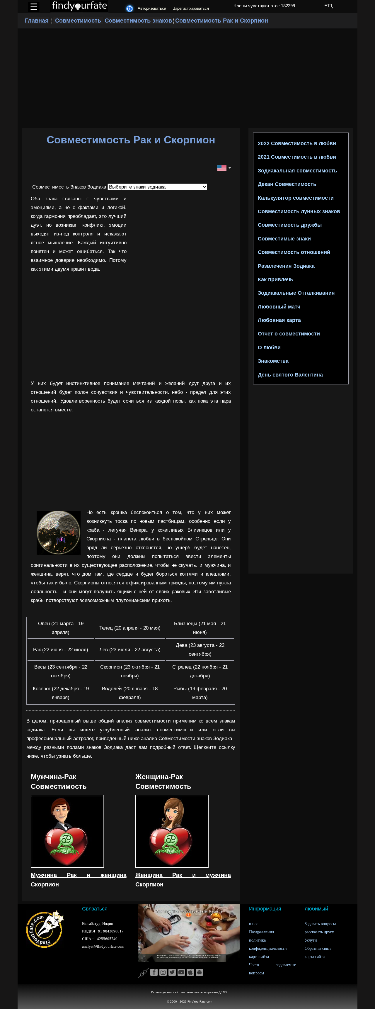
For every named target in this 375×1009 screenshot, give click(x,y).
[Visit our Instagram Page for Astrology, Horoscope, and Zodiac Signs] (163, 973)
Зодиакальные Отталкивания (295, 293)
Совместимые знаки (283, 239)
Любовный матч (278, 307)
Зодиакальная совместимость (296, 171)
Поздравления (261, 932)
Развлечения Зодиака (285, 266)
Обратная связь (318, 948)
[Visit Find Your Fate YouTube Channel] (181, 973)
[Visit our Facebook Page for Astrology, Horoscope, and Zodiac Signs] (153, 973)
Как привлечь (274, 279)
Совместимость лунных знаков (298, 211)
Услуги (311, 940)
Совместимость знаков (138, 20)
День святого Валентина (289, 375)
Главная (37, 20)
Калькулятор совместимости (295, 198)
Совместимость (78, 20)
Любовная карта (278, 320)
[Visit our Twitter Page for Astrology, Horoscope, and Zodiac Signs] (172, 973)
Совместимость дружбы (289, 225)
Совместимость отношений (293, 252)
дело (223, 992)
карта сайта (259, 956)
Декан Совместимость (286, 184)
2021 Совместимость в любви (296, 157)
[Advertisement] (187, 74)
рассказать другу (319, 932)
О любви (268, 347)
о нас (253, 924)
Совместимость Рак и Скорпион (221, 20)
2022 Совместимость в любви (296, 143)
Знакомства (272, 361)
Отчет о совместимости (288, 334)
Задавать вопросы (320, 924)
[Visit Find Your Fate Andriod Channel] (199, 973)
